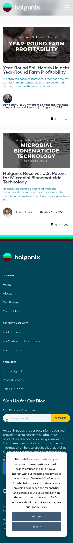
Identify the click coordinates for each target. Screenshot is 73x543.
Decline (36, 526)
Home (7, 284)
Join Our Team (13, 389)
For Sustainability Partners (21, 341)
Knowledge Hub (14, 371)
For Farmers (11, 332)
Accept (36, 516)
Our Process (11, 302)
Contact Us (11, 311)
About (7, 293)
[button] (67, 7)
